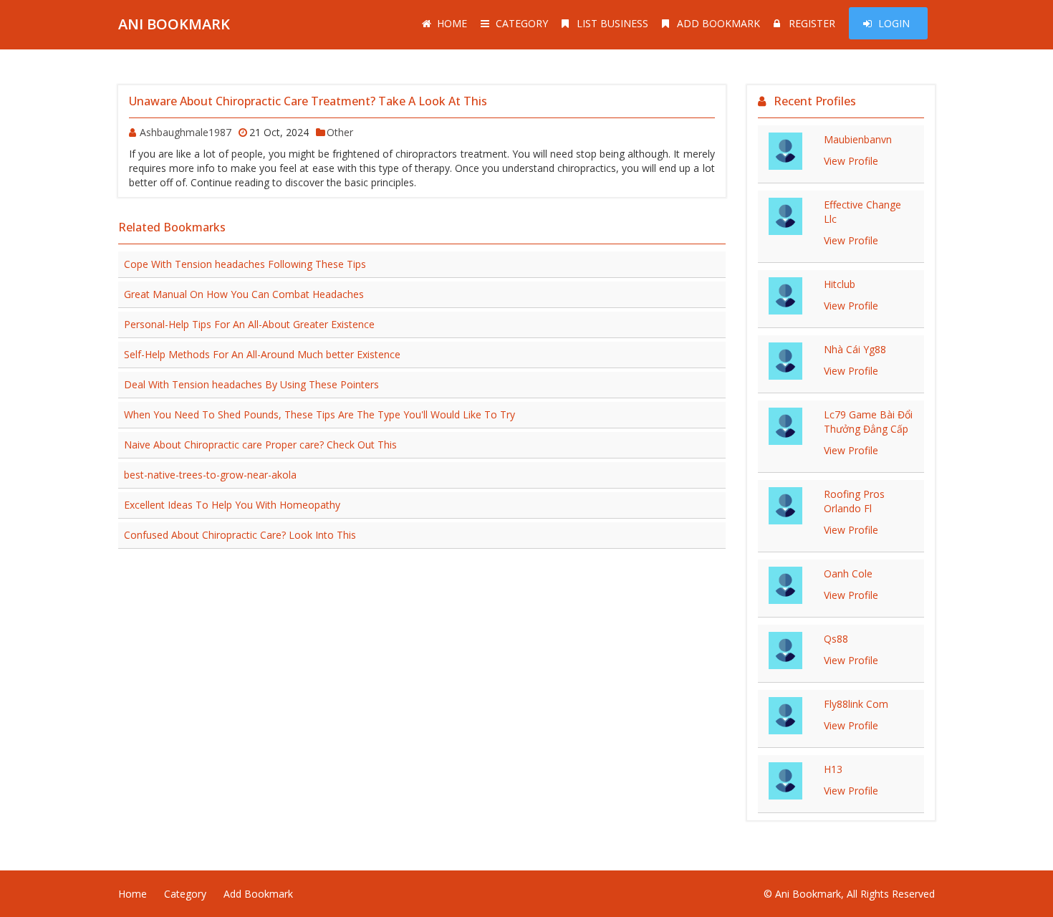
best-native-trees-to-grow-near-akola (210, 474)
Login (894, 23)
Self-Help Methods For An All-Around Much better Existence (262, 354)
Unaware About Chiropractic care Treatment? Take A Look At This (308, 101)
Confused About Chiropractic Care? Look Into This (240, 535)
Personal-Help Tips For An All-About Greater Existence (249, 324)
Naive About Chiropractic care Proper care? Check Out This (260, 444)
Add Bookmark (718, 23)
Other (340, 132)
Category (522, 23)
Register (812, 23)
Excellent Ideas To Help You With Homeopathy (232, 505)
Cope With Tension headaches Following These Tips (245, 264)
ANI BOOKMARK (174, 24)
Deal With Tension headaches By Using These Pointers (251, 384)
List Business (612, 23)
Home (452, 23)
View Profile (851, 161)
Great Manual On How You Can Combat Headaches (244, 294)
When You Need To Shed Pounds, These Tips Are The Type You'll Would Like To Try (319, 414)
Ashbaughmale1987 (185, 132)
